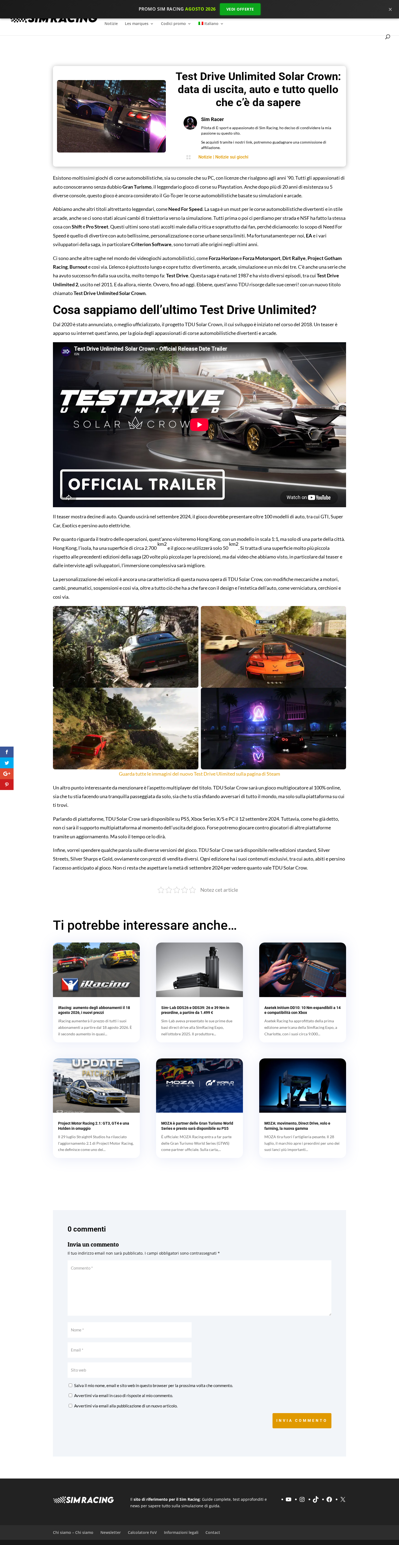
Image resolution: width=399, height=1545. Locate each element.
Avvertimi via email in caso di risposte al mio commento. (123, 1395)
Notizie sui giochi (231, 157)
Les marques (136, 24)
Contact (212, 1532)
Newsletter (110, 1532)
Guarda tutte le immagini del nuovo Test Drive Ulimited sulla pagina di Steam (199, 774)
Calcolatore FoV (142, 1532)
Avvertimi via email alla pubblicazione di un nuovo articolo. (126, 1405)
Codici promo (173, 24)
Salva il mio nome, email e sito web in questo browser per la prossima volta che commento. (153, 1385)
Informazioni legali (181, 1532)
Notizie (111, 24)
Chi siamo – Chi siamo (73, 1532)
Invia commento (302, 1420)
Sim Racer (212, 119)
